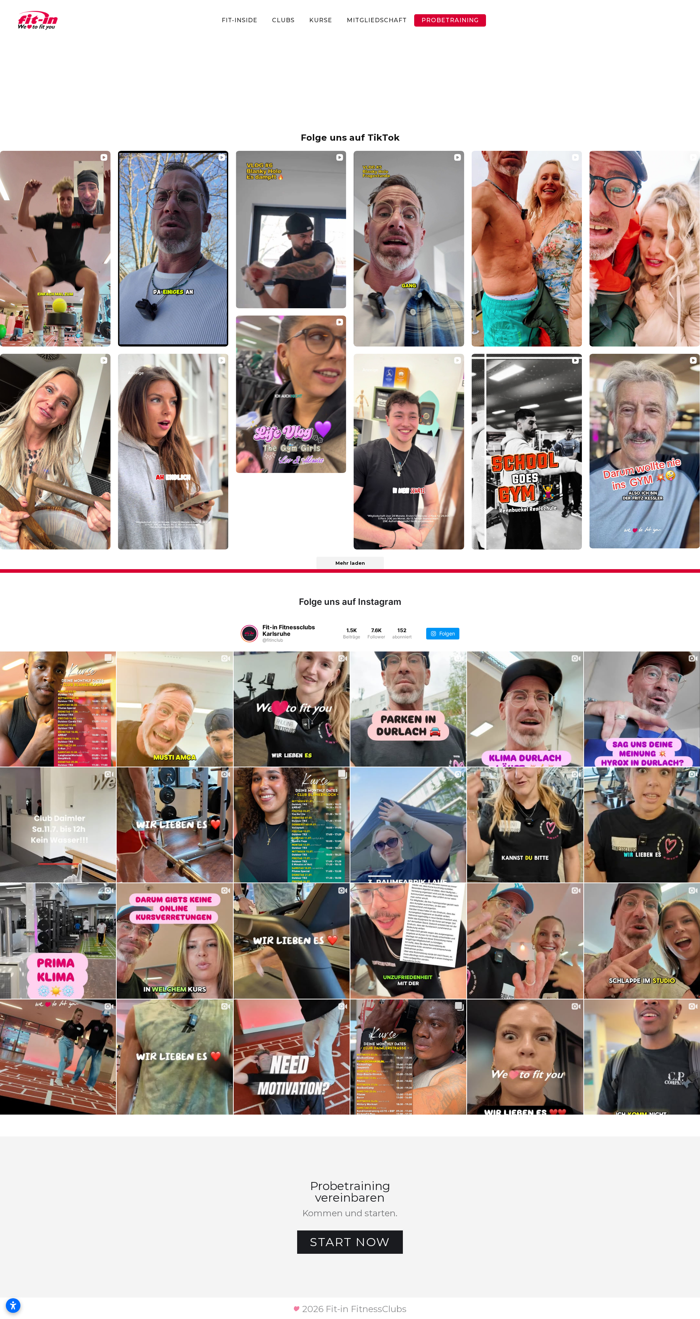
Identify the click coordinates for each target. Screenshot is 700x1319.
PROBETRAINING (450, 20)
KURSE (320, 20)
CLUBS (283, 20)
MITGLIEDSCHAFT (377, 20)
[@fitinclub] (249, 633)
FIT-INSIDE (239, 20)
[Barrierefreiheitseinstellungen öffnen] (13, 1305)
